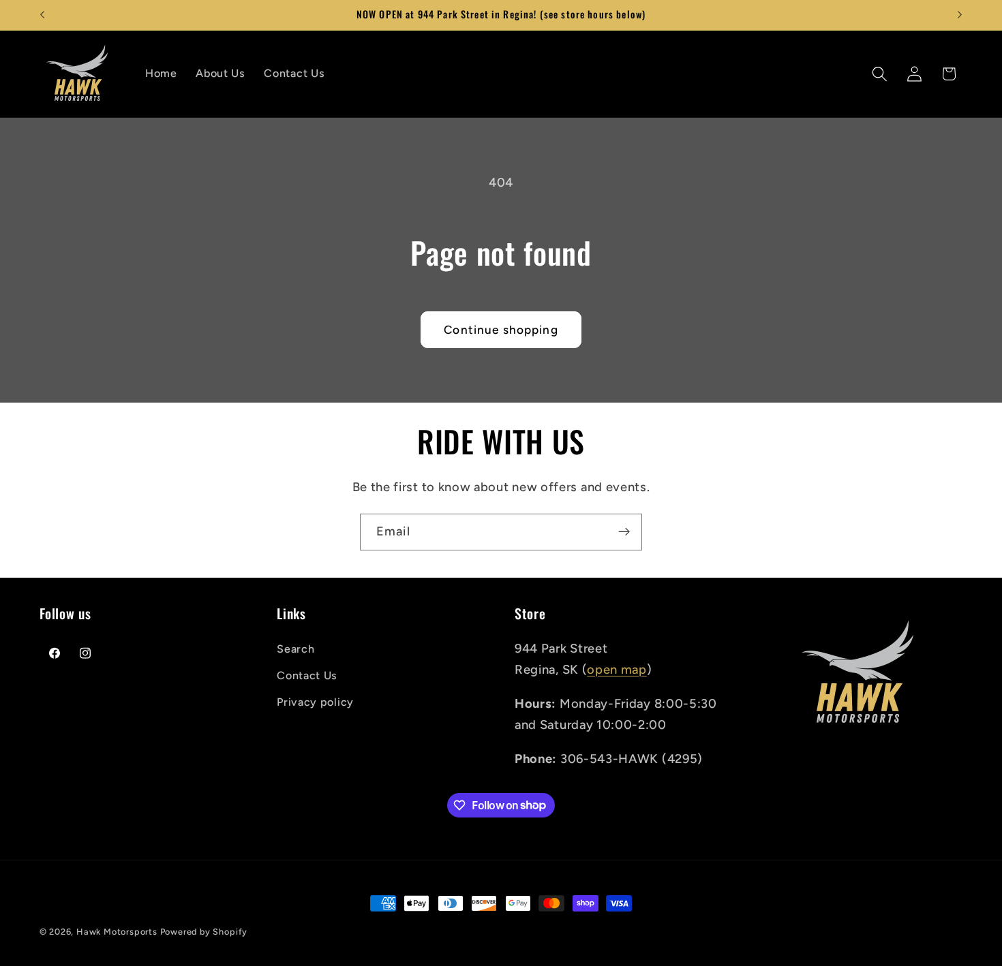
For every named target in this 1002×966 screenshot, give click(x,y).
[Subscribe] (624, 532)
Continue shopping (501, 330)
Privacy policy (315, 701)
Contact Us (307, 674)
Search (295, 648)
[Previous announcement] (42, 15)
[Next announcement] (960, 15)
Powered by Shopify (204, 931)
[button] (879, 74)
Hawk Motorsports (118, 931)
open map (617, 668)
